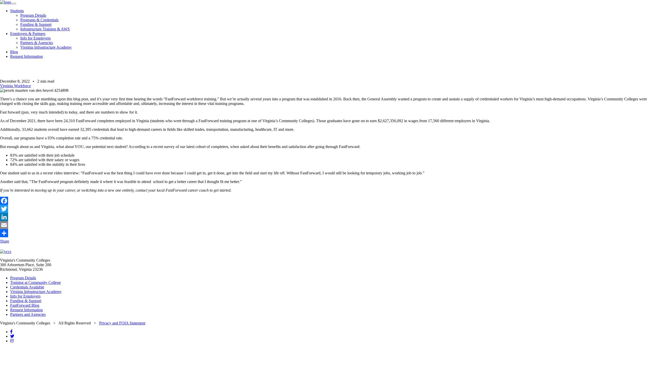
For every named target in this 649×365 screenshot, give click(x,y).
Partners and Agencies (28, 314)
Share (4, 241)
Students (17, 11)
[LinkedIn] (324, 217)
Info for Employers (35, 38)
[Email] (324, 225)
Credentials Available (27, 287)
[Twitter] (324, 209)
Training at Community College (35, 282)
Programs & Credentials (39, 20)
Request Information (26, 56)
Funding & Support (35, 24)
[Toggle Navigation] (14, 3)
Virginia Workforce (15, 86)
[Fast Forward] (6, 2)
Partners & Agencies (36, 43)
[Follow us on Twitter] (12, 336)
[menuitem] (329, 20)
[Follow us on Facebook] (11, 332)
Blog (14, 52)
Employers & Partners (27, 33)
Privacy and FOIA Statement (122, 323)
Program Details (33, 15)
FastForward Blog (24, 305)
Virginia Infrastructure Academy (46, 47)
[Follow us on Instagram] (12, 341)
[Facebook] (324, 201)
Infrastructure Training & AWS (45, 29)
